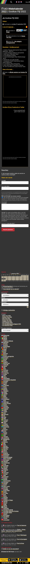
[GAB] (2, 395)
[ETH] (2, 389)
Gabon (4, 395)
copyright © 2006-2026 (6, 562)
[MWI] (2, 440)
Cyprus (5, 377)
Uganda (5, 505)
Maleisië (5, 442)
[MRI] (2, 449)
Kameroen (5, 425)
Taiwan (5, 496)
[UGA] (2, 505)
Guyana (5, 404)
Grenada (5, 398)
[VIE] (2, 514)
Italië (4, 418)
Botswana (5, 357)
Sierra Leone (6, 486)
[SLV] (2, 385)
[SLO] (2, 488)
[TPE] (2, 496)
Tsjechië (5, 501)
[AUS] (2, 345)
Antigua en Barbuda (8, 341)
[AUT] (2, 465)
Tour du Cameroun (21, 525)
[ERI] (2, 387)
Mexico (5, 450)
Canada (5, 366)
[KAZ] (2, 427)
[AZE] (2, 346)
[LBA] (2, 435)
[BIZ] (2, 351)
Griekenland (6, 399)
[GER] (2, 381)
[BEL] (2, 349)
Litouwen (5, 436)
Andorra (5, 339)
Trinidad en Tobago (8, 500)
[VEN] (2, 508)
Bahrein (5, 348)
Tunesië (5, 503)
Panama (5, 468)
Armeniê (5, 343)
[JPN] (2, 422)
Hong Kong (6, 407)
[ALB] (2, 337)
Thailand (5, 498)
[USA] (2, 512)
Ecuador (5, 382)
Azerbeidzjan (6, 346)
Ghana (4, 396)
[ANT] (2, 341)
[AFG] (2, 335)
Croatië (5, 374)
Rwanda (5, 479)
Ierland (5, 410)
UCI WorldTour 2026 (7, 325)
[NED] (2, 456)
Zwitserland (6, 520)
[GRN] (2, 398)
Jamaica (5, 421)
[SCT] (2, 482)
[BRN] (2, 348)
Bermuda (5, 353)
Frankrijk (5, 393)
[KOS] (2, 432)
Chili (4, 367)
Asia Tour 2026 (6, 318)
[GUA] (2, 402)
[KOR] (2, 431)
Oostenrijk (5, 465)
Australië (5, 345)
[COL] (2, 370)
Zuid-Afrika (6, 516)
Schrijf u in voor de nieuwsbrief (11, 549)
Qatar (4, 475)
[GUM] (2, 400)
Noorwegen (6, 460)
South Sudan (6, 490)
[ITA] (2, 418)
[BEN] (2, 352)
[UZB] (2, 463)
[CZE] (2, 501)
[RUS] (2, 478)
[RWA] (2, 479)
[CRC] (2, 373)
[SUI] (2, 520)
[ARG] (2, 342)
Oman (4, 464)
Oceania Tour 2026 (7, 321)
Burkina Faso (6, 363)
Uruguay (5, 507)
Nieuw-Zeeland (7, 458)
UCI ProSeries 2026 (7, 322)
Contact (27, 562)
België (8, 32)
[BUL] (2, 362)
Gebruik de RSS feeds (8, 551)
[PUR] (2, 472)
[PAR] (2, 470)
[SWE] (2, 518)
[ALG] (2, 338)
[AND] (2, 339)
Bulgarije (5, 362)
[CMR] (2, 425)
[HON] (2, 406)
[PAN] (2, 468)
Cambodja (5, 364)
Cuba (4, 375)
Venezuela (6, 508)
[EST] (2, 388)
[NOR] (2, 460)
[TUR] (2, 504)
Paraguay (5, 469)
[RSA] (2, 517)
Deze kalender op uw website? (11, 289)
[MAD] (2, 439)
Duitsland (5, 381)
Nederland (5, 456)
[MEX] (2, 450)
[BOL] (2, 355)
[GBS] (2, 403)
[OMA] (2, 464)
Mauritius (5, 449)
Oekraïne (5, 461)
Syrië (4, 494)
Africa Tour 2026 (6, 315)
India (4, 413)
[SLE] (2, 486)
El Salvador (6, 385)
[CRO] (2, 374)
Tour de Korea (20, 543)
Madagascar (6, 439)
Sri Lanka (5, 493)
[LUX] (2, 438)
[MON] (2, 452)
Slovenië (5, 487)
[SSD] (2, 490)
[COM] (2, 371)
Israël (4, 417)
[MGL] (2, 453)
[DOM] (2, 380)
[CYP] (2, 377)
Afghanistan (6, 335)
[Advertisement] (15, 87)
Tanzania (5, 497)
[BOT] (2, 358)
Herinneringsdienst (8, 286)
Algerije (5, 338)
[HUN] (2, 409)
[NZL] (2, 458)
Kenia (4, 428)
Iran (4, 416)
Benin (4, 352)
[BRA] (2, 359)
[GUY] (2, 405)
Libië (4, 435)
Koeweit (5, 429)
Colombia (5, 370)
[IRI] (2, 416)
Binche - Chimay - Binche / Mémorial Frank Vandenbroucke (13, 530)
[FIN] (2, 392)
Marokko (5, 446)
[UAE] (2, 511)
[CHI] (2, 367)
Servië (4, 485)
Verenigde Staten (7, 512)
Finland (5, 392)
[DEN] (2, 378)
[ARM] (2, 344)
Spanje (5, 492)
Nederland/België (7, 457)
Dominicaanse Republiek (9, 380)
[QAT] (2, 475)
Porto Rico (6, 472)
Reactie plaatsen (8, 229)
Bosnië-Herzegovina (8, 356)
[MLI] (2, 443)
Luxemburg (6, 438)
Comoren (5, 371)
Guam (4, 400)
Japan (4, 422)
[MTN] (2, 447)
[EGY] (2, 384)
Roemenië (5, 476)
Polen (4, 471)
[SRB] (2, 485)
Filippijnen (5, 391)
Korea (4, 431)
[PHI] (2, 391)
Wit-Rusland (6, 515)
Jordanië (5, 424)
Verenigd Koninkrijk (8, 510)
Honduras (5, 406)
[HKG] (2, 407)
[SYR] (2, 494)
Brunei (4, 360)
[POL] (2, 471)
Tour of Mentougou (22, 535)
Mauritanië (6, 447)
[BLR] (2, 515)
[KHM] (2, 364)
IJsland (5, 411)
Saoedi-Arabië (6, 481)
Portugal (5, 474)
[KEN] (2, 428)
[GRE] (2, 399)
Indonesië (5, 414)
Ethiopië (5, 389)
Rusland (5, 478)
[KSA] (2, 481)
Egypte (5, 384)
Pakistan (5, 467)
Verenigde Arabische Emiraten (11, 511)
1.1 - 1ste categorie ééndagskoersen (14, 42)
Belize (4, 351)
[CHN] (2, 369)
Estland (5, 388)
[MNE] (2, 454)
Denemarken (6, 378)
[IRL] (2, 410)
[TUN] (2, 503)
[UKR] (2, 461)
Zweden (5, 518)
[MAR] (2, 446)
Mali (4, 443)
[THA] (2, 499)
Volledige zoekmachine (9, 310)
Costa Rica (6, 373)
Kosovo (5, 432)
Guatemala (6, 402)
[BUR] (2, 363)
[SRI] (2, 493)
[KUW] (2, 429)
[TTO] (2, 500)
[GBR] (2, 510)
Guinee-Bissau (7, 403)
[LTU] (2, 436)
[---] (2, 457)
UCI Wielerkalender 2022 (12, 10)
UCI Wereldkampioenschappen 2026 (11, 324)
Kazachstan (6, 427)
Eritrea (4, 386)
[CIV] (2, 420)
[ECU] (2, 382)
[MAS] (2, 442)
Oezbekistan (6, 463)
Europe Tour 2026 (6, 320)
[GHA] (2, 396)
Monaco (5, 452)
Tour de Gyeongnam (22, 539)
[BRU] (2, 360)
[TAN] (2, 497)
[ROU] (2, 476)
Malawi (5, 440)
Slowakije (5, 489)
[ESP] (2, 492)
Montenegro (6, 454)
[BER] (2, 353)
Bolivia (5, 355)
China (4, 369)
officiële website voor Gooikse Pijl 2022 (15, 73)
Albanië (5, 337)
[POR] (2, 474)
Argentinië (5, 342)
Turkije (4, 504)
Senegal (5, 483)
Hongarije (5, 409)
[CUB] (2, 376)
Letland (5, 433)
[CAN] (2, 366)
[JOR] (2, 424)
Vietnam (5, 514)
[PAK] (2, 467)
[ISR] (2, 417)
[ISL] (2, 411)
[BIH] (2, 356)
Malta (4, 445)
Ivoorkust (5, 420)
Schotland (5, 482)
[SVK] (2, 489)
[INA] (2, 414)
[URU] (2, 507)
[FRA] (2, 393)
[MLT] (2, 445)
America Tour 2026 (7, 317)
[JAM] (2, 421)
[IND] (2, 413)
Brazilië (5, 359)
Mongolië (5, 453)
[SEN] (2, 483)
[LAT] (2, 434)
